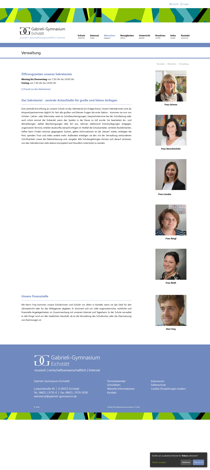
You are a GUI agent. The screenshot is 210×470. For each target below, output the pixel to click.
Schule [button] (81, 36)
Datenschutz (158, 385)
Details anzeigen (159, 462)
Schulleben (113, 385)
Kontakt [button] (185, 36)
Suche (175, 3)
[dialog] (178, 459)
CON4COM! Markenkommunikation (120, 407)
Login (185, 3)
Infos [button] (173, 36)
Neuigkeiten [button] (127, 36)
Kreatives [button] (160, 36)
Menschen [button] (109, 36)
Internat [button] (94, 36)
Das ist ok (198, 462)
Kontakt (111, 392)
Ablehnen (186, 462)
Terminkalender (116, 381)
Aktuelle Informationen (121, 388)
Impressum (157, 381)
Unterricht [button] (144, 36)
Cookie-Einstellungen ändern (168, 388)
